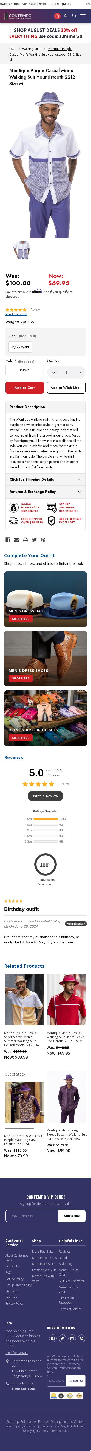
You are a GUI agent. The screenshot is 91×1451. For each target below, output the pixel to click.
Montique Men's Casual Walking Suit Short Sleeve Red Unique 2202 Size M (65, 1037)
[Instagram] (72, 1338)
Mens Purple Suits (44, 1258)
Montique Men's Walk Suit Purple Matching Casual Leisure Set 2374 (23, 1140)
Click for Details (16, 1352)
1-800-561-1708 (23, 1388)
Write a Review (45, 796)
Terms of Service (70, 1309)
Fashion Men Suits (44, 1270)
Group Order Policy (18, 1285)
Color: (19, 361)
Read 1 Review (16, 314)
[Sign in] (65, 16)
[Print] (25, 539)
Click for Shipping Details (32, 479)
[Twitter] (34, 539)
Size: (22, 335)
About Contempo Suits (16, 1257)
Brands (63, 1258)
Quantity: (53, 361)
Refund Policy (14, 1279)
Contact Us (12, 1266)
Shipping (11, 1291)
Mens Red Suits (42, 1251)
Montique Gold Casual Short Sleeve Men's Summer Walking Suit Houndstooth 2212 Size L (22, 1039)
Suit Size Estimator (71, 1281)
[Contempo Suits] (17, 16)
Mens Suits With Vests (43, 1278)
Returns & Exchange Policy (33, 491)
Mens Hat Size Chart (68, 1289)
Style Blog (65, 1264)
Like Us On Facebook (66, 1300)
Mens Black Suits (43, 1264)
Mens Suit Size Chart (69, 1272)
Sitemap (11, 1297)
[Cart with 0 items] (73, 16)
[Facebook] (7, 539)
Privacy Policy (14, 1303)
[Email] (16, 539)
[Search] (57, 16)
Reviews (64, 1251)
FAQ (8, 1272)
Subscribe (72, 1215)
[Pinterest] (43, 539)
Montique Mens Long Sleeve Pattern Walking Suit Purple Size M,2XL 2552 (67, 1134)
